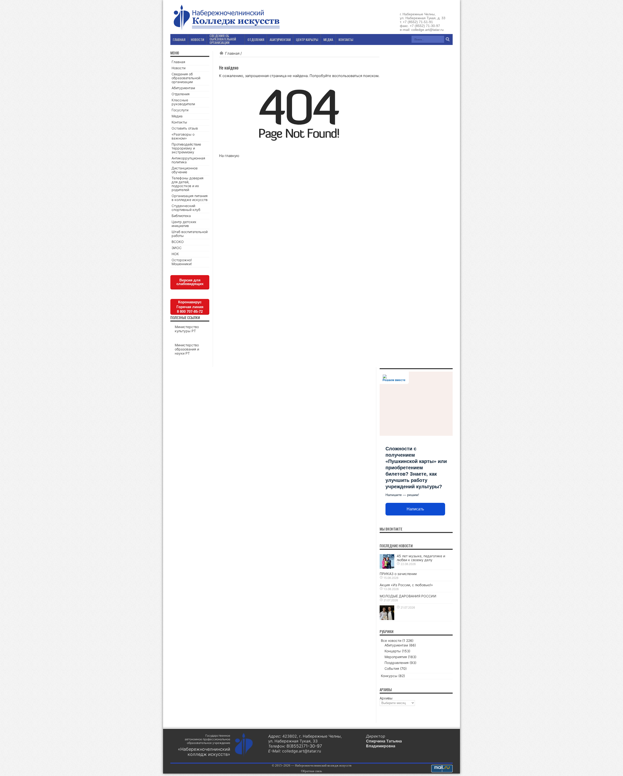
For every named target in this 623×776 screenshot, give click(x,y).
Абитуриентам (183, 88)
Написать (415, 509)
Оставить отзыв (185, 128)
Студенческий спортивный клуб (186, 208)
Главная (232, 53)
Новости (178, 68)
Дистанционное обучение (185, 170)
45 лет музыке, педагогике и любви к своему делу (421, 558)
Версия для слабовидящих (189, 282)
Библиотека (181, 216)
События (392, 668)
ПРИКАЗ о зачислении (398, 574)
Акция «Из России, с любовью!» (406, 585)
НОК (175, 254)
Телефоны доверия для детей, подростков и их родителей (187, 184)
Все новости (391, 640)
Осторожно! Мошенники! (182, 262)
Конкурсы (389, 676)
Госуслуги (180, 110)
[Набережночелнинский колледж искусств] (226, 30)
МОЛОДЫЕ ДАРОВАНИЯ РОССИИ (408, 596)
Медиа (177, 116)
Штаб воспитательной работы (190, 234)
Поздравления (397, 663)
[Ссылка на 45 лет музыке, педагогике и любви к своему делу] (387, 567)
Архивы (386, 698)
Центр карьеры (307, 39)
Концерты (393, 651)
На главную (229, 155)
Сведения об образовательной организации (186, 78)
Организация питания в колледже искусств (190, 198)
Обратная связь (311, 771)
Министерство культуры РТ (187, 329)
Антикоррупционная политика (188, 160)
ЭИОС (177, 248)
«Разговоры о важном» (183, 136)
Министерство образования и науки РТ (187, 349)
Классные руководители (183, 102)
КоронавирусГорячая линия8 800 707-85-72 (189, 307)
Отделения (181, 94)
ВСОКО (178, 242)
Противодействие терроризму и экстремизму (186, 148)
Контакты (179, 122)
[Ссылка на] (387, 619)
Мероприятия (396, 657)
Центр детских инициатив (184, 224)
